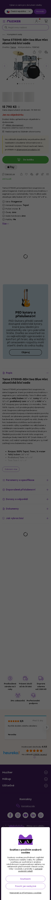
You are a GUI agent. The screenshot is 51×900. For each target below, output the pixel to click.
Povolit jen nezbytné (25, 886)
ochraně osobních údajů (30, 870)
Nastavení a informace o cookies (25, 892)
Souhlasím (25, 879)
